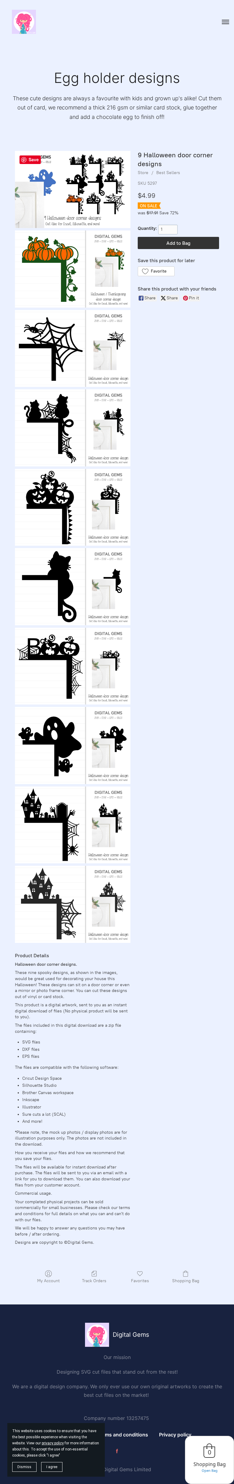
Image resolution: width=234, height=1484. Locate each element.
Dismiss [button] (24, 1467)
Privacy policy (175, 1435)
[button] (156, 271)
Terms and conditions (122, 1435)
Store (143, 172)
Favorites (140, 1280)
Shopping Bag (185, 1280)
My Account (48, 1280)
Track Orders (94, 1280)
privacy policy (53, 1443)
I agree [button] (51, 1467)
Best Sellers (168, 172)
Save (34, 159)
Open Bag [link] (210, 1470)
